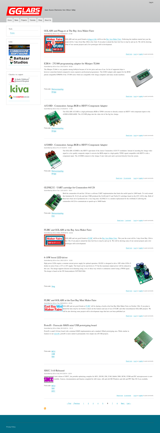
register (141, 54)
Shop (40, 20)
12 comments (127, 178)
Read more (129, 54)
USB (53, 354)
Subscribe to (45, 409)
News (16, 20)
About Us (48, 20)
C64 (53, 216)
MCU (53, 351)
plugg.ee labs (92, 39)
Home (10, 20)
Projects (24, 20)
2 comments (127, 395)
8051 (53, 391)
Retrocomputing (57, 89)
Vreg (53, 286)
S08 (53, 356)
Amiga (54, 92)
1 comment (128, 220)
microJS (57, 334)
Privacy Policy (10, 427)
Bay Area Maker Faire (113, 39)
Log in (151, 2)
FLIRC (90, 238)
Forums (12, 33)
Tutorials (32, 20)
